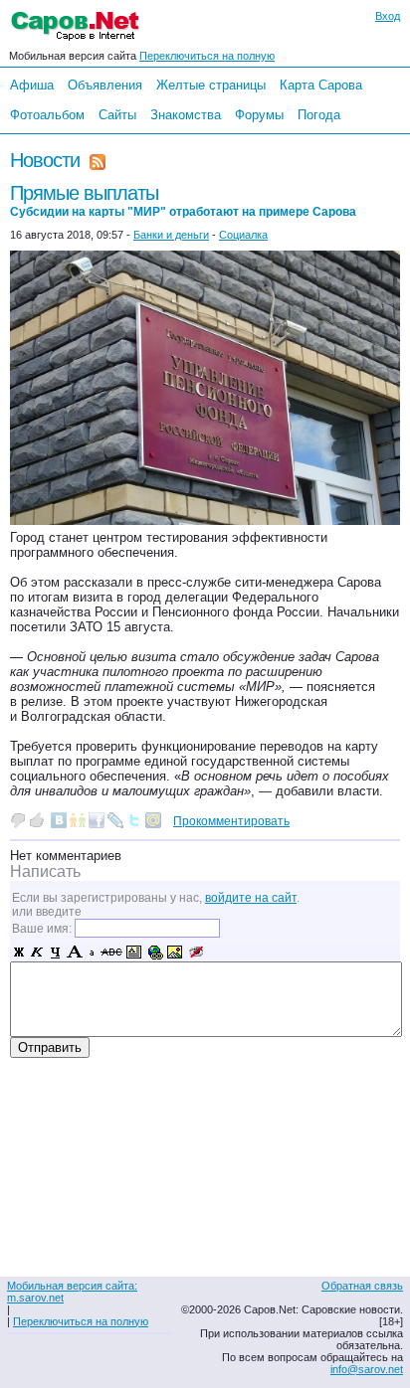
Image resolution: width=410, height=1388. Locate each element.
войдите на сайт (251, 898)
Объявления (105, 85)
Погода (319, 114)
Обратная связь (362, 1286)
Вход (387, 16)
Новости (45, 160)
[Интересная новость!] (37, 820)
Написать (45, 871)
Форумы (259, 114)
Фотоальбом (47, 114)
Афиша (32, 85)
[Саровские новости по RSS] (97, 160)
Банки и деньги (171, 235)
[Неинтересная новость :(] (18, 820)
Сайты (117, 114)
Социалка (243, 235)
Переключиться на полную (207, 56)
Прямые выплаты (183, 200)
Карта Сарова (321, 85)
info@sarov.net (366, 1369)
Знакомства (185, 114)
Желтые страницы (211, 85)
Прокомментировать (231, 821)
